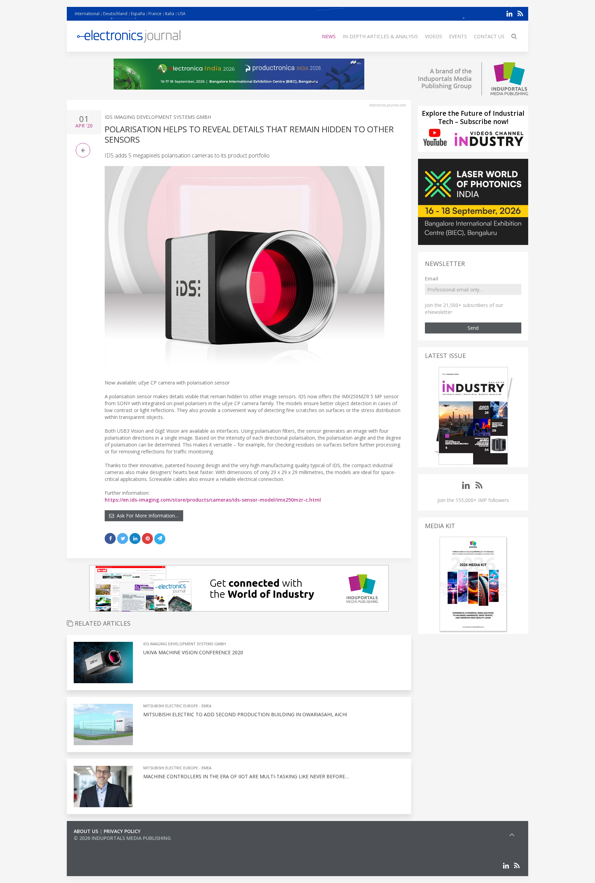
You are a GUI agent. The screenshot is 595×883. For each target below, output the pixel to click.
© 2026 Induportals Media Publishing (122, 838)
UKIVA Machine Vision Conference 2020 (193, 652)
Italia (169, 14)
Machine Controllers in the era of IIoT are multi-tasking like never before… (246, 776)
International (87, 14)
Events (458, 36)
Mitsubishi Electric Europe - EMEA (177, 705)
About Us (86, 831)
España (138, 14)
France (154, 14)
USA (182, 14)
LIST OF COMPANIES (97, 845)
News (329, 36)
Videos (433, 36)
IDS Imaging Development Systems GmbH (158, 117)
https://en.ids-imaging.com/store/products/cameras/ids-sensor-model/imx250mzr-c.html (213, 499)
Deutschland (115, 14)
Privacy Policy (122, 831)
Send (473, 328)
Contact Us (489, 36)
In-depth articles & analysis (380, 36)
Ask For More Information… (146, 515)
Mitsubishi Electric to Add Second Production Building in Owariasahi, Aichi (245, 714)
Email (431, 278)
